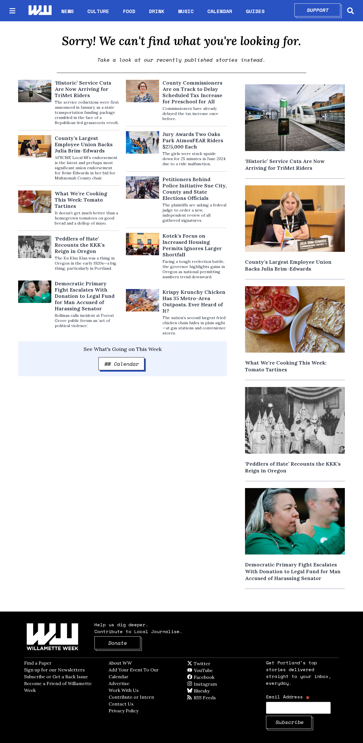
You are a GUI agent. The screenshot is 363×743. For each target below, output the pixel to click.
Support (324, 10)
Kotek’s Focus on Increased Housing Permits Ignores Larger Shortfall (192, 245)
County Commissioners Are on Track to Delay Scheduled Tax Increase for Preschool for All (192, 92)
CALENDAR (219, 11)
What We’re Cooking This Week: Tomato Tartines (81, 200)
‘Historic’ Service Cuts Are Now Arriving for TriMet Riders (83, 89)
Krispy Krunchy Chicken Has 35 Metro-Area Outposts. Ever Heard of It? (193, 301)
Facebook (220, 677)
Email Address (288, 696)
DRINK (156, 11)
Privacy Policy (123, 710)
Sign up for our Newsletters (54, 670)
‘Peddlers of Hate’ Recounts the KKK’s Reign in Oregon (80, 245)
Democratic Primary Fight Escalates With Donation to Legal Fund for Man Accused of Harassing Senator (85, 296)
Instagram (217, 684)
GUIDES (255, 11)
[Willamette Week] (39, 10)
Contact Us (121, 704)
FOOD (129, 11)
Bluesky (210, 691)
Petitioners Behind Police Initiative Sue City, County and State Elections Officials (194, 188)
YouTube (213, 670)
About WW (120, 663)
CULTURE (98, 11)
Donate (124, 642)
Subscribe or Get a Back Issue (56, 676)
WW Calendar (125, 363)
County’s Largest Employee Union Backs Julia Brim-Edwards (84, 144)
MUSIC (186, 11)
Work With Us (124, 690)
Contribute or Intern (131, 697)
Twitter (216, 663)
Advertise (119, 683)
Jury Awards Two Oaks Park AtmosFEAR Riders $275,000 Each (192, 140)
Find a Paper (38, 663)
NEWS (67, 11)
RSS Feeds (214, 697)
